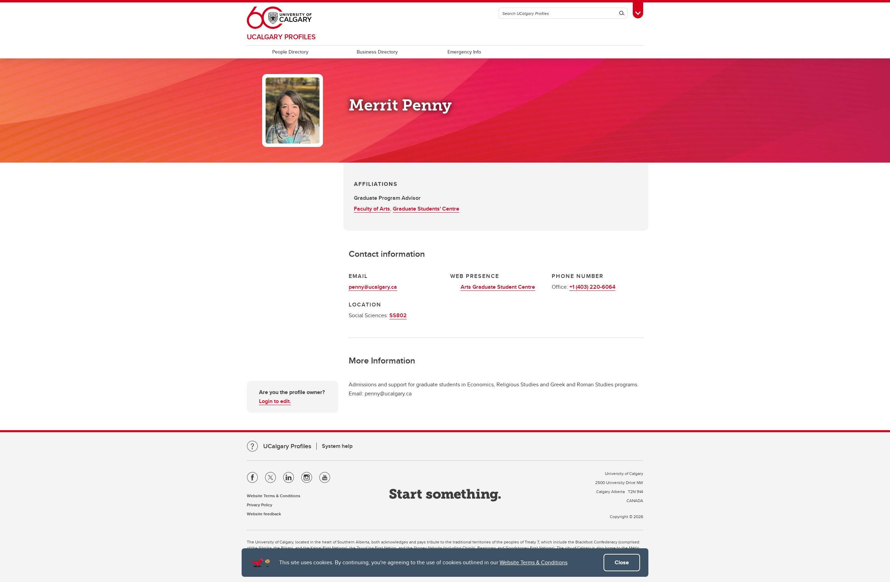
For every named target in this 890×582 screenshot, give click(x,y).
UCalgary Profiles (281, 37)
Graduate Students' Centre (426, 209)
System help (337, 446)
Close (622, 562)
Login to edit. (275, 401)
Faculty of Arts (372, 209)
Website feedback (264, 514)
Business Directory (377, 51)
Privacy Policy (259, 505)
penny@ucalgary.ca (373, 287)
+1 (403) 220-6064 (592, 287)
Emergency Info (464, 51)
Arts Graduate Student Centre (498, 287)
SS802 (398, 315)
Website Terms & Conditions (533, 562)
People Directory (290, 51)
